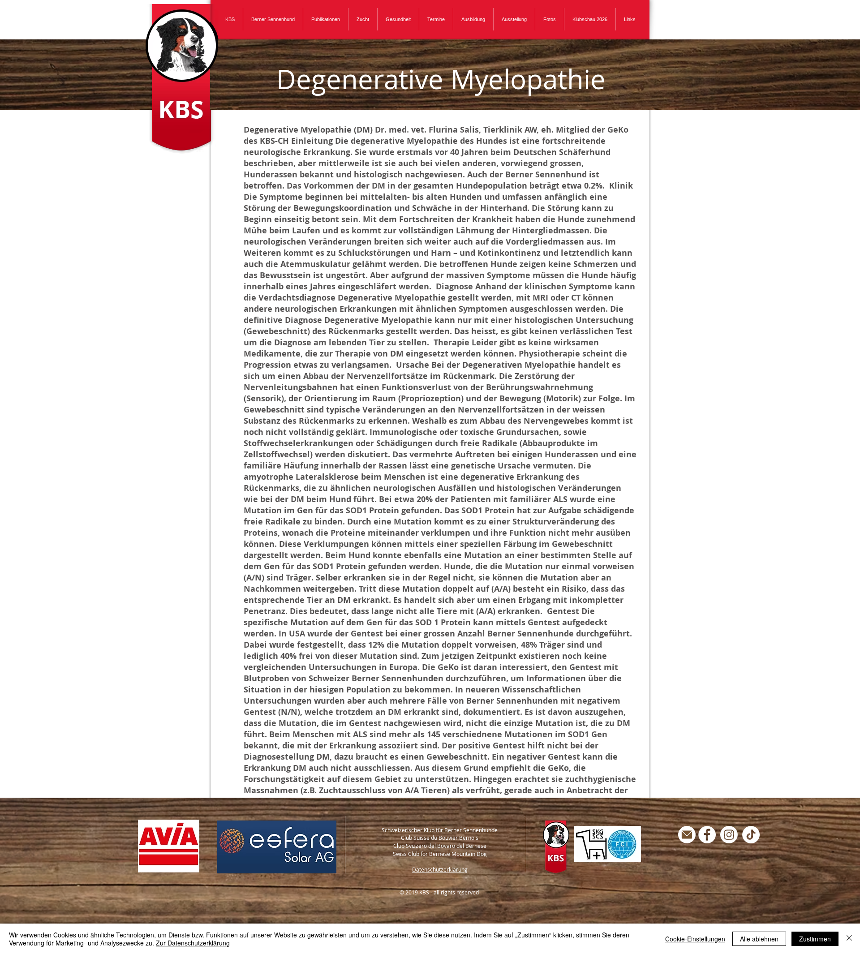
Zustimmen (815, 938)
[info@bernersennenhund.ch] (687, 834)
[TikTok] (751, 834)
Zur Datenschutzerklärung (193, 942)
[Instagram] (729, 834)
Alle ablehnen (759, 938)
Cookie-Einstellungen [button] (695, 938)
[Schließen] (849, 939)
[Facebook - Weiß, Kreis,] (707, 834)
